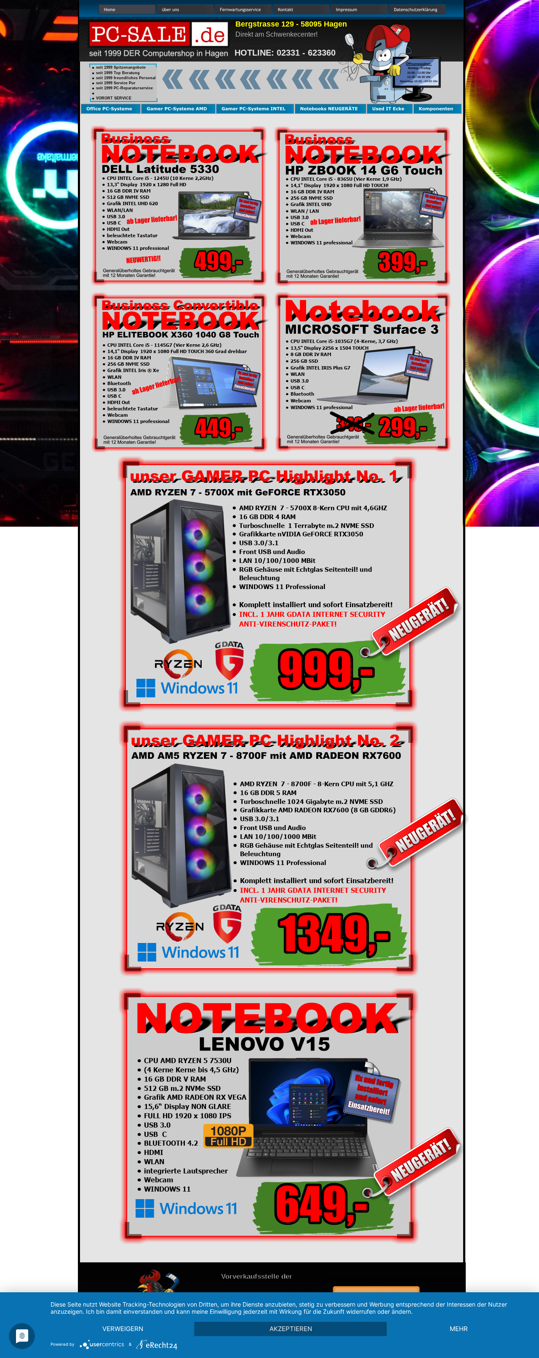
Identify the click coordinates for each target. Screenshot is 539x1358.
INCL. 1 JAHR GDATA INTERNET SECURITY (312, 614)
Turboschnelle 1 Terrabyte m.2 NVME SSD (306, 525)
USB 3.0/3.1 (259, 542)
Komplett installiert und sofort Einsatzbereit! (315, 604)
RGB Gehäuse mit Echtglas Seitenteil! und (306, 569)
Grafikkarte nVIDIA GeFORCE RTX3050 (302, 534)
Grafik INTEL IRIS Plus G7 (320, 367)
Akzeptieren (291, 1329)
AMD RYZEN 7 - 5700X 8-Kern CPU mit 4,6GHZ (313, 508)
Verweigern (122, 1329)
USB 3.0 (300, 380)
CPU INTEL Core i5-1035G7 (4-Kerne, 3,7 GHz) (344, 341)
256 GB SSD (304, 361)
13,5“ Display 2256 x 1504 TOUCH (329, 348)
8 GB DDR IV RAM (311, 354)
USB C (297, 387)
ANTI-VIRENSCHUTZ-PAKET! (287, 623)
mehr (459, 1329)
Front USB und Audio (272, 551)
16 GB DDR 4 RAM (267, 516)
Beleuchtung (259, 577)
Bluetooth (302, 393)
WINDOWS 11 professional (321, 407)
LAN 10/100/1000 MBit (277, 560)
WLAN (297, 374)
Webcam (301, 400)
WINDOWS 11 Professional (282, 586)
